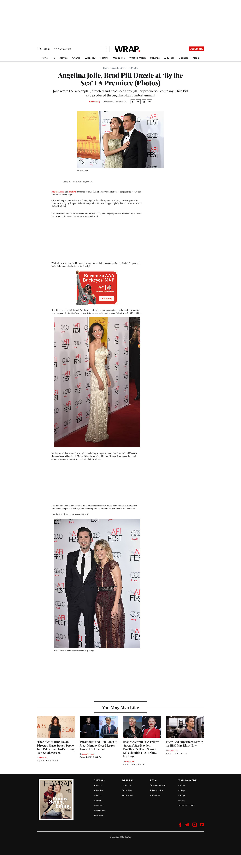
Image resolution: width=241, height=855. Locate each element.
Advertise (98, 790)
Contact (97, 795)
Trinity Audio (77, 182)
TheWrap (99, 780)
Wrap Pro (128, 780)
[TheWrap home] (120, 49)
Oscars (181, 800)
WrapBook (99, 815)
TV (53, 58)
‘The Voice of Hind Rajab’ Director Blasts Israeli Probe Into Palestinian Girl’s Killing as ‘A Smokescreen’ (56, 747)
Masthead (98, 805)
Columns (155, 58)
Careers (97, 800)
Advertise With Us (186, 805)
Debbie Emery (94, 102)
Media (196, 58)
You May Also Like (120, 707)
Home (106, 68)
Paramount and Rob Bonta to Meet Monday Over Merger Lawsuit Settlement (98, 745)
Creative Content (120, 68)
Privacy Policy (156, 790)
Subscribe (196, 49)
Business (183, 58)
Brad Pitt (72, 191)
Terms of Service (157, 785)
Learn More (127, 795)
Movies (64, 58)
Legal (153, 780)
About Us (98, 785)
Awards (76, 58)
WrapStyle (119, 58)
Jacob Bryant (173, 750)
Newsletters (64, 49)
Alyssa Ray (43, 758)
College (181, 790)
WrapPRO (90, 58)
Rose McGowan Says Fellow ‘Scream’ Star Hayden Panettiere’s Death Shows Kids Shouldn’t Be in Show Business (140, 749)
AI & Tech (169, 58)
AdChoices (155, 795)
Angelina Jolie (57, 191)
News (45, 58)
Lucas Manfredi (88, 754)
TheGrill (104, 58)
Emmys (181, 795)
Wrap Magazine (187, 780)
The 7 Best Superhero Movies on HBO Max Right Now (184, 743)
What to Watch (137, 58)
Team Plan (127, 790)
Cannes (181, 785)
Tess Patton (129, 761)
